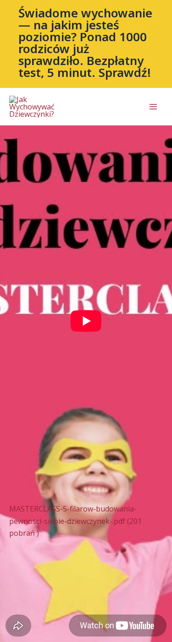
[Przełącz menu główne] (153, 106)
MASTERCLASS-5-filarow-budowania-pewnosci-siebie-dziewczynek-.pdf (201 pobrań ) (75, 521)
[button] (86, 44)
